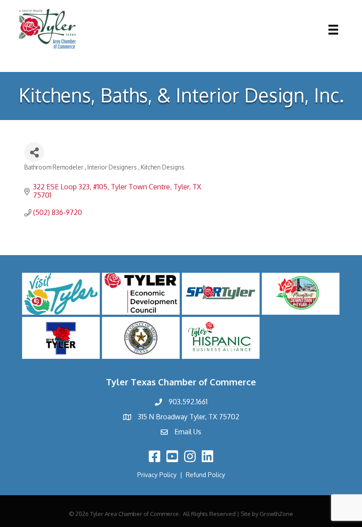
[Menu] (333, 30)
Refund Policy (205, 474)
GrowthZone (276, 513)
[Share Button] (34, 152)
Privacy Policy (157, 474)
